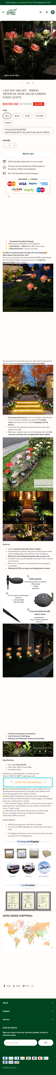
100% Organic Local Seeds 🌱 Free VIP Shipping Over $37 (28, 2)
